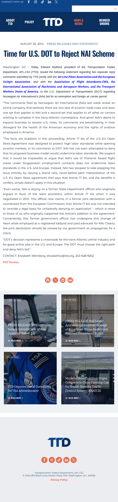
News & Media (78, 22)
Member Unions (104, 22)
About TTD (10, 22)
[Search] (115, 9)
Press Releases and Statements (72, 44)
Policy (29, 22)
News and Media (15, 299)
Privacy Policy (59, 479)
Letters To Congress (72, 357)
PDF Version (11, 262)
